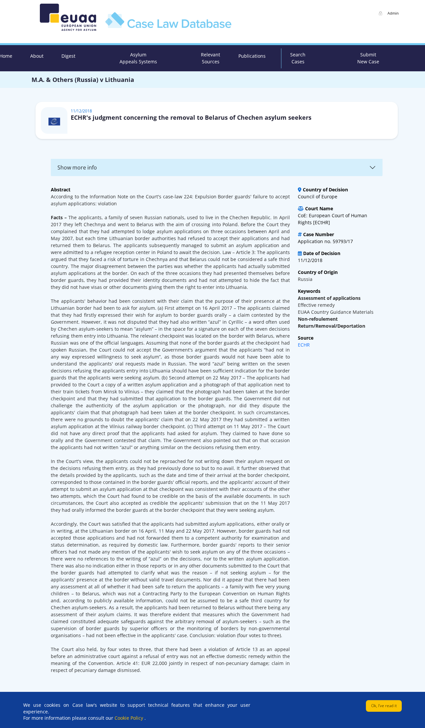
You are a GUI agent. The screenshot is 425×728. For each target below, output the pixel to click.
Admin (393, 13)
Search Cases (297, 58)
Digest (68, 56)
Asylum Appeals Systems (138, 58)
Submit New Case (368, 58)
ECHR (304, 345)
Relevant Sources (210, 58)
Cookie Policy (129, 718)
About (36, 56)
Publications (252, 56)
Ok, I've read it (384, 705)
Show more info (77, 167)
